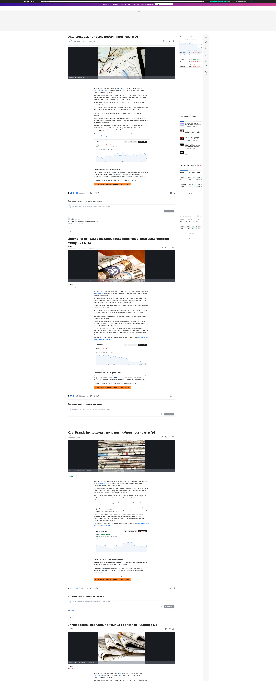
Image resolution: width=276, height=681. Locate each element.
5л (108, 128)
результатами (98, 69)
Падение (196, 148)
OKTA (122, 68)
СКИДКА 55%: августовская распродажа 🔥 (220, 1)
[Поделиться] (163, 20)
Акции (198, 15)
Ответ (70, 202)
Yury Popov (73, 197)
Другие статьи (190, 138)
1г (106, 128)
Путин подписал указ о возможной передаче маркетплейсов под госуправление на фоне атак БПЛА (192, 110)
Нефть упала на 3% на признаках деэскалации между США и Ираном (193, 117)
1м (101, 128)
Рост (191, 148)
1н (99, 128)
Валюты (182, 15)
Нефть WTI (182, 34)
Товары (193, 15)
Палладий (182, 43)
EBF (119, 653)
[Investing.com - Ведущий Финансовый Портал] (29, 1)
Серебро (182, 38)
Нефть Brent (183, 31)
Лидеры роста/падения (187, 144)
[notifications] (248, 1)
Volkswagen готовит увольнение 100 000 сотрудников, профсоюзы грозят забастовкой (192, 124)
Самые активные (184, 148)
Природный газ (183, 45)
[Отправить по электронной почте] (95, 172)
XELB (128, 460)
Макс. (111, 128)
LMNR (125, 271)
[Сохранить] (166, 20)
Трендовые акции (185, 195)
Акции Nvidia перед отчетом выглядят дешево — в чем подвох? (193, 103)
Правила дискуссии (72, 193)
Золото (181, 36)
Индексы (188, 15)
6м (104, 128)
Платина (182, 40)
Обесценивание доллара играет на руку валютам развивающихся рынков (192, 132)
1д (96, 128)
